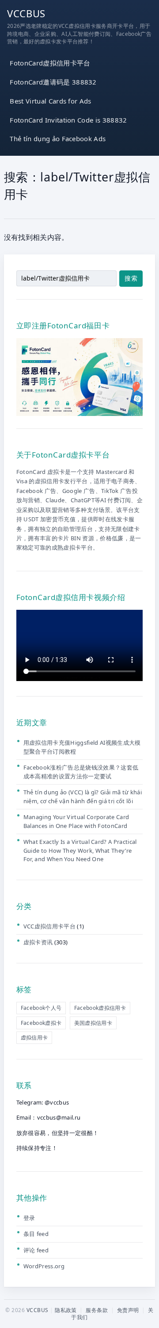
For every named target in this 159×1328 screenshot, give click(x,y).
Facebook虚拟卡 (41, 1023)
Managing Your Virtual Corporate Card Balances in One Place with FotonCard (76, 821)
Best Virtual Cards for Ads (50, 100)
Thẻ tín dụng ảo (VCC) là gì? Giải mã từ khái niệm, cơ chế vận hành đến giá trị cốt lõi (82, 796)
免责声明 (128, 1310)
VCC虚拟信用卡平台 (49, 926)
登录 (29, 1218)
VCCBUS (26, 13)
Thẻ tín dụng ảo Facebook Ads (58, 138)
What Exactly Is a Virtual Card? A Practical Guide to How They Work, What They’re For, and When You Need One (80, 850)
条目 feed (36, 1234)
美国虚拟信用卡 (93, 1023)
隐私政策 (66, 1310)
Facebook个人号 (41, 1008)
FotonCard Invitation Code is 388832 (68, 119)
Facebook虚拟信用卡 (100, 1008)
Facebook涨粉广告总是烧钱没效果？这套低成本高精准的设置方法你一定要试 (80, 771)
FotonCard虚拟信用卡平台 (50, 62)
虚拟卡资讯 (38, 942)
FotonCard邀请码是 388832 (53, 81)
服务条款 (97, 1310)
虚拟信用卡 (34, 1037)
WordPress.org (43, 1266)
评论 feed (36, 1250)
